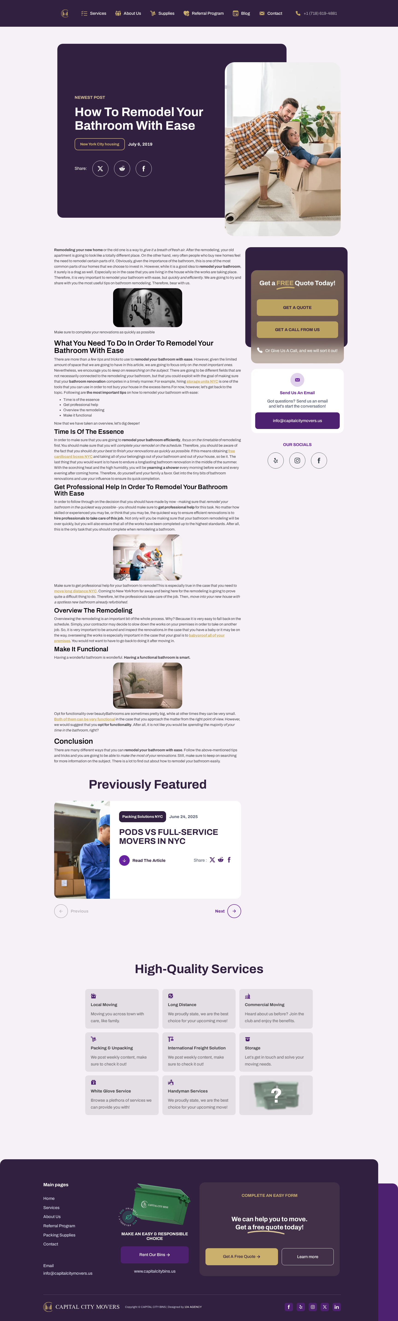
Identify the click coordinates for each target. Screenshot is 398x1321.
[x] (212, 860)
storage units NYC (202, 381)
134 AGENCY (193, 1307)
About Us (52, 1216)
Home (49, 1198)
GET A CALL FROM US (297, 329)
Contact (50, 1244)
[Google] (319, 460)
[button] (93, 13)
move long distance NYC (75, 591)
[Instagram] (122, 169)
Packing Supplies (59, 1235)
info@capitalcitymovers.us (297, 420)
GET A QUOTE (297, 307)
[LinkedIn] (337, 1307)
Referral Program (59, 1226)
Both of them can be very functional (84, 719)
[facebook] (229, 860)
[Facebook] (144, 169)
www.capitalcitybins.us (155, 1271)
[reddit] (221, 860)
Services (98, 13)
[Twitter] (100, 169)
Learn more (307, 1256)
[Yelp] (276, 460)
